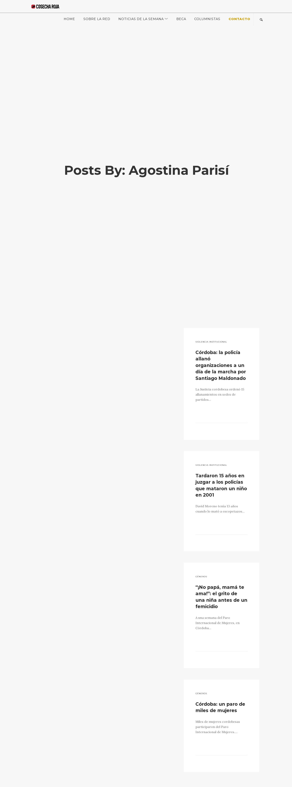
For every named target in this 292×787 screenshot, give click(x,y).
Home (69, 19)
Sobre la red (96, 19)
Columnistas (207, 19)
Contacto (239, 19)
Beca (181, 19)
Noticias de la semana (141, 19)
